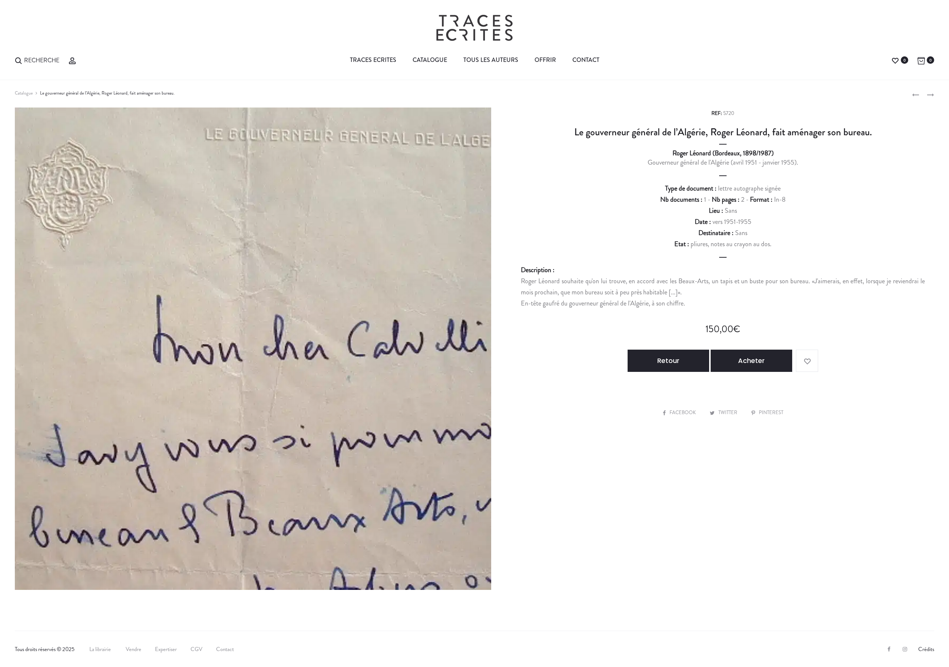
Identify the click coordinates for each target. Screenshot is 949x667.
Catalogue (430, 60)
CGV (196, 649)
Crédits (926, 649)
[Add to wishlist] (807, 361)
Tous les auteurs (490, 60)
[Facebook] (888, 649)
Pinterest (771, 412)
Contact (585, 60)
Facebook (683, 412)
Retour (668, 360)
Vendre (133, 649)
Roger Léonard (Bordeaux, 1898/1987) (723, 153)
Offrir (545, 60)
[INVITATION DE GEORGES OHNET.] (915, 94)
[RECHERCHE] (18, 60)
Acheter (751, 360)
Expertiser (166, 649)
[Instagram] (905, 649)
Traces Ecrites (373, 60)
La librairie (100, 649)
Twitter (728, 412)
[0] (895, 60)
